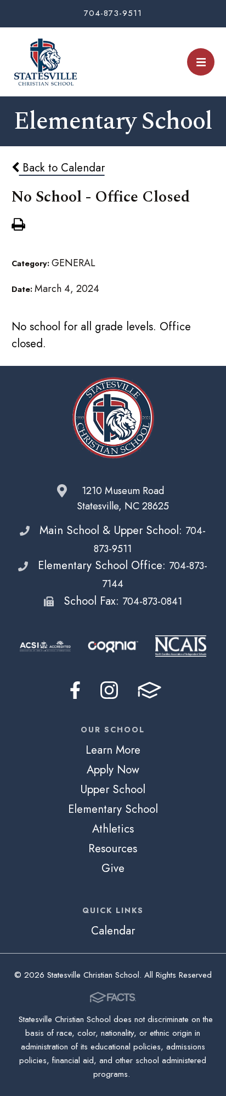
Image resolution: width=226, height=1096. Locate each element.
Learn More (113, 750)
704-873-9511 (113, 13)
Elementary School (113, 809)
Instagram (109, 690)
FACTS (149, 690)
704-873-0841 (152, 601)
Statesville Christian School (45, 62)
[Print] (18, 225)
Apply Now (113, 769)
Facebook (75, 690)
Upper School (112, 789)
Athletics (113, 828)
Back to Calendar (62, 167)
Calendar (113, 930)
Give (113, 868)
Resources (112, 848)
